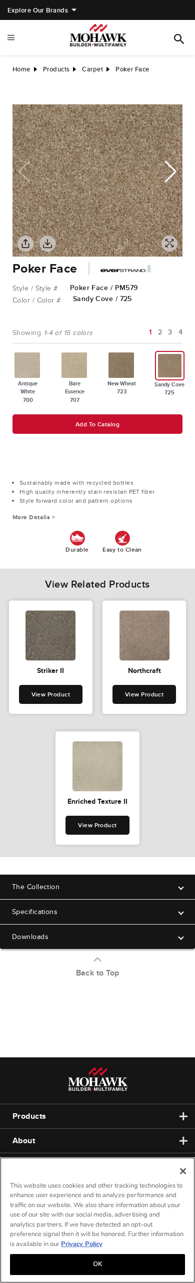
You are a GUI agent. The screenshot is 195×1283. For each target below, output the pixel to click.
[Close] (183, 1171)
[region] (97, 1220)
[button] (171, 172)
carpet (92, 69)
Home (21, 69)
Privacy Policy (81, 1244)
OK (97, 1264)
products (56, 69)
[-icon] (20, 94)
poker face (133, 69)
